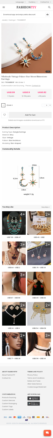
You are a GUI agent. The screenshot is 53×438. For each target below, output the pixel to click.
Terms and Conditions (35, 378)
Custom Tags (7, 406)
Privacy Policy (32, 375)
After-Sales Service (34, 384)
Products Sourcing (9, 397)
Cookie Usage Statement (36, 387)
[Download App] (47, 15)
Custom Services (8, 400)
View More (45, 207)
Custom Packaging (9, 403)
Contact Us (36, 85)
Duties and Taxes (33, 381)
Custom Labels (7, 409)
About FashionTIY (8, 375)
